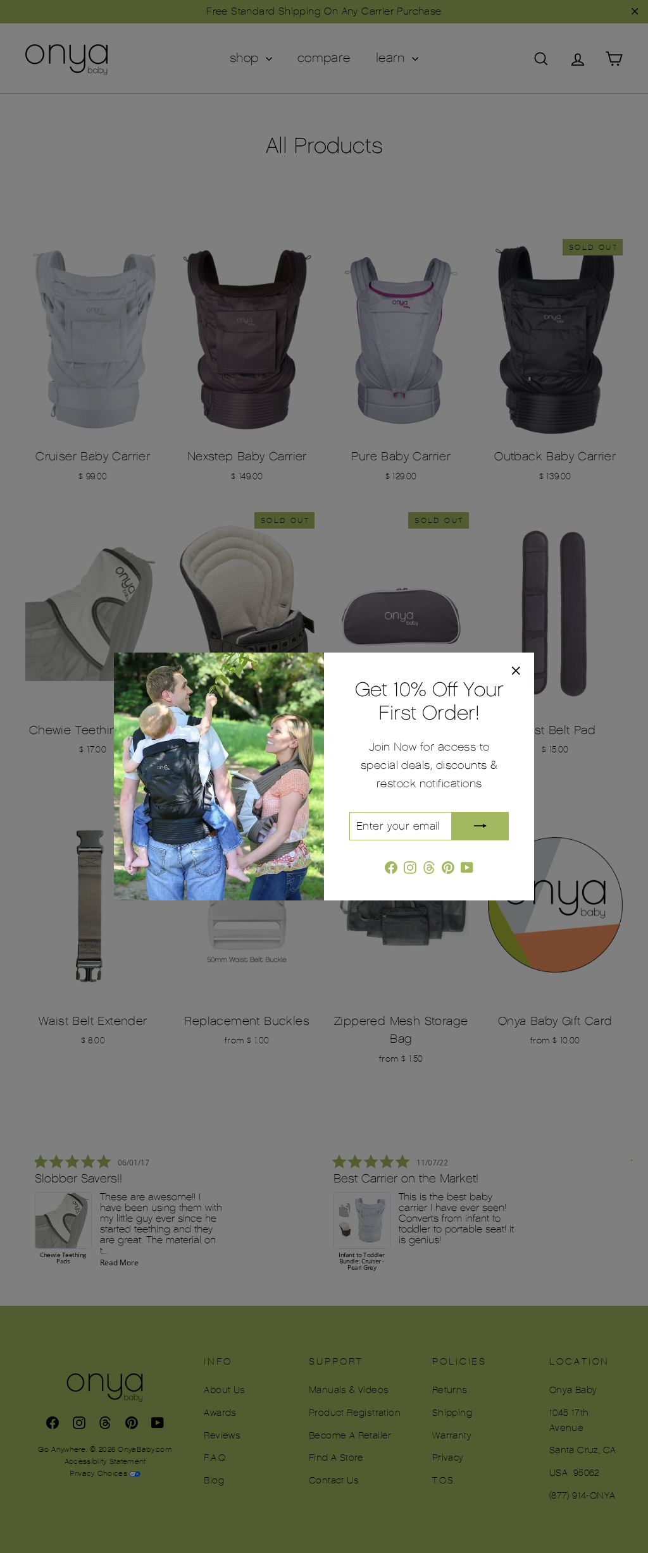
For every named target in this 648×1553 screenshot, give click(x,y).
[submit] (480, 826)
